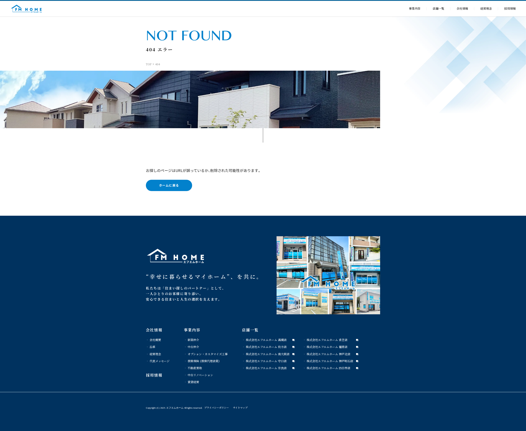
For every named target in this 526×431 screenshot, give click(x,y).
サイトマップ (240, 407)
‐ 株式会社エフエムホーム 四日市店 (326, 368)
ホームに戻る (169, 185)
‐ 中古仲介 (191, 347)
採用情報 (510, 8)
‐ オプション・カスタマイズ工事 (206, 354)
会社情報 (462, 8)
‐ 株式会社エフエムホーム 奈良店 (264, 368)
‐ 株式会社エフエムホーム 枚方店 (264, 347)
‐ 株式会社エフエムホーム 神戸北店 (326, 354)
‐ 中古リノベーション (198, 375)
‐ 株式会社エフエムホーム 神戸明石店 (328, 361)
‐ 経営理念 (153, 354)
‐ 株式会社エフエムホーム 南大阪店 (266, 354)
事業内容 (414, 8)
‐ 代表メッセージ (158, 361)
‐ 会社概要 (153, 340)
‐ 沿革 (150, 347)
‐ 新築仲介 (191, 340)
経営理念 (486, 8)
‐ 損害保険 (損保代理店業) (201, 361)
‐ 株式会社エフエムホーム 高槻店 (264, 340)
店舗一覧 (438, 8)
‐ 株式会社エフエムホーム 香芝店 (325, 340)
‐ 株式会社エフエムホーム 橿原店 (325, 347)
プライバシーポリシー (216, 407)
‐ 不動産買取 (193, 368)
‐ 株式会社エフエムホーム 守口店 (264, 361)
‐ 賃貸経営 (191, 382)
